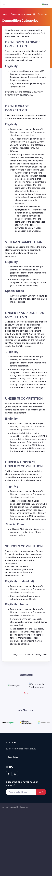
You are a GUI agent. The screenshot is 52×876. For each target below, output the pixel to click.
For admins (13, 757)
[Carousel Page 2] (27, 693)
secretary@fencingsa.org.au (22, 748)
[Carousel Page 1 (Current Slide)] (24, 693)
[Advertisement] (26, 844)
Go (40, 792)
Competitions (17, 14)
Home (4, 14)
